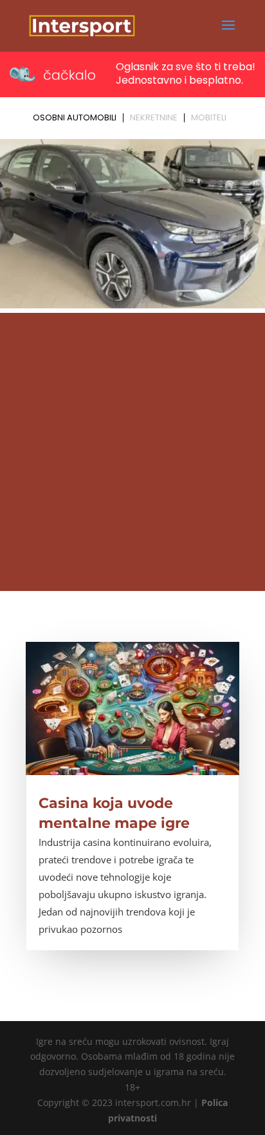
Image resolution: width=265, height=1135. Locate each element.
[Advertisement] (132, 452)
